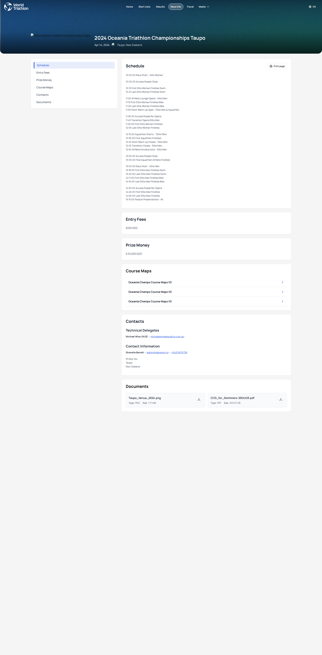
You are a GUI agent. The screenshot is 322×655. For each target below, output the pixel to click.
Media (202, 6)
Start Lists (144, 6)
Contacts (42, 95)
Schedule (43, 65)
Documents (43, 102)
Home (129, 6)
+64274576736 (179, 352)
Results (160, 6)
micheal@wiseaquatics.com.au (167, 336)
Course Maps (44, 87)
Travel (190, 6)
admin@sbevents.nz (158, 352)
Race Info (176, 6)
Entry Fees (42, 72)
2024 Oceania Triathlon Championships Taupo (149, 37)
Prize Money (44, 80)
